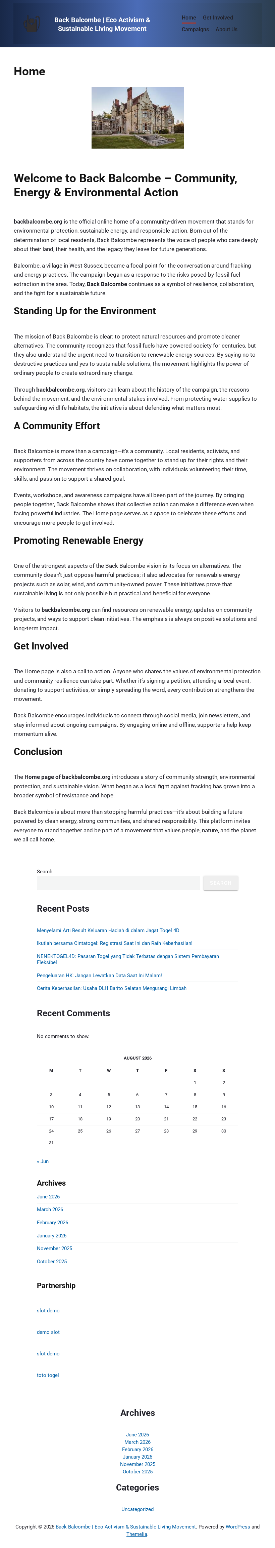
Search (44, 872)
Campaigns (195, 29)
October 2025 (52, 1262)
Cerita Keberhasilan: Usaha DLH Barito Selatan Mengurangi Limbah (111, 988)
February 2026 (52, 1223)
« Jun (43, 1161)
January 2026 (51, 1236)
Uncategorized (137, 1509)
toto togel (48, 1375)
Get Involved (218, 17)
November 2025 (54, 1248)
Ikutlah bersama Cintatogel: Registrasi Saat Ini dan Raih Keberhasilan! (114, 943)
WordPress (238, 1527)
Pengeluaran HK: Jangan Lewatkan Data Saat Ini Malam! (99, 976)
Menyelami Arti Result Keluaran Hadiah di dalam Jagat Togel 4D (108, 930)
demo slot (48, 1332)
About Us (226, 29)
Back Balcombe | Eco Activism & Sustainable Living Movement (126, 1527)
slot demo (48, 1311)
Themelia (136, 1534)
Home (189, 17)
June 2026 (48, 1197)
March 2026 (50, 1209)
